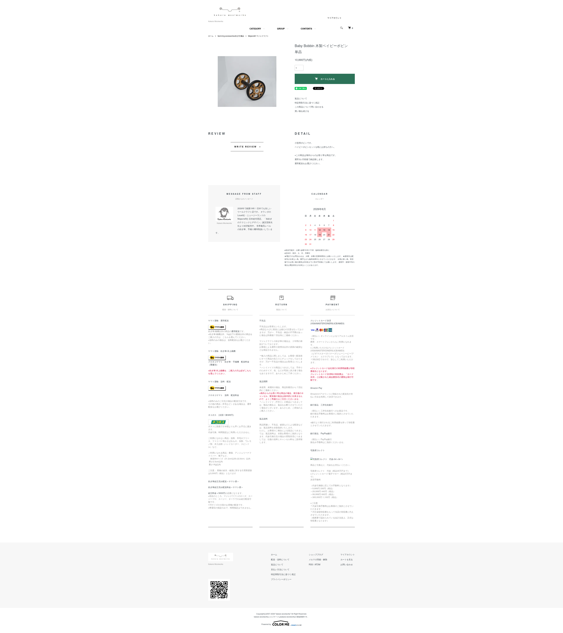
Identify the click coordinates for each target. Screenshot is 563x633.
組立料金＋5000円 (216, 493)
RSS (311, 564)
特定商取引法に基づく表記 (307, 102)
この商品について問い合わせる (309, 106)
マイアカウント (334, 17)
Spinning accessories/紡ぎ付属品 (231, 36)
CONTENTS (306, 28)
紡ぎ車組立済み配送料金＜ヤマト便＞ (225, 487)
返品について (301, 98)
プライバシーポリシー (281, 579)
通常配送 (235, 331)
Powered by (266, 624)
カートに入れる (327, 78)
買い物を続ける (302, 111)
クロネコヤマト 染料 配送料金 (223, 395)
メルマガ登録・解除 (318, 559)
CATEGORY (255, 28)
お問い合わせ (346, 564)
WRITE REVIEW (245, 146)
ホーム (210, 36)
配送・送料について (280, 559)
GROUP (281, 28)
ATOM (317, 564)
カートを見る (346, 559)
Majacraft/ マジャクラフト (258, 36)
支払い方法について (280, 569)
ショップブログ (316, 554)
